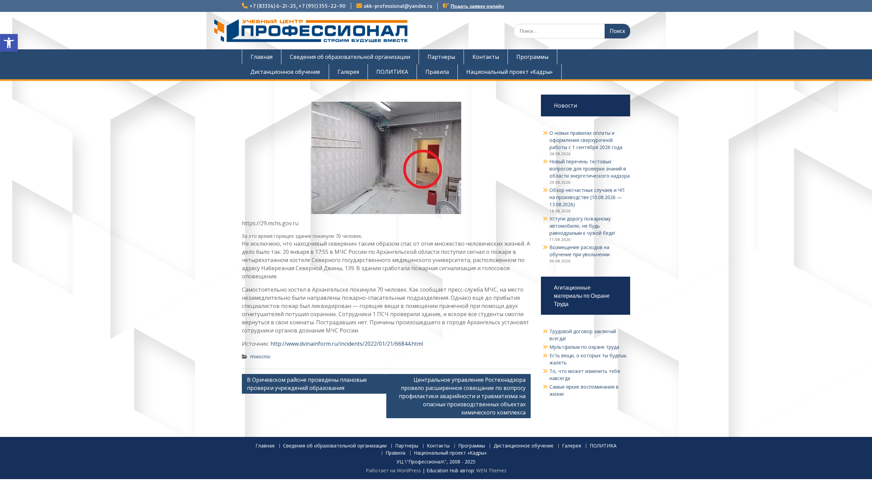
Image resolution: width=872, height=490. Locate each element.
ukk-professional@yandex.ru (398, 6)
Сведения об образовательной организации (350, 57)
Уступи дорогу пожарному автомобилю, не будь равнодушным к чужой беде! (582, 225)
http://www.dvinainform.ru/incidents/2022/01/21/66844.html (346, 343)
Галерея (348, 72)
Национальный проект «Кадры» (509, 72)
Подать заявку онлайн (477, 6)
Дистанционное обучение (285, 72)
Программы (532, 57)
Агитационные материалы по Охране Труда (582, 295)
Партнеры (441, 57)
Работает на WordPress (393, 470)
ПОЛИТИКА (392, 72)
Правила (437, 72)
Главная (261, 57)
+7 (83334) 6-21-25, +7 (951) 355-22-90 (297, 6)
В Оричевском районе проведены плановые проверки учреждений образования (307, 384)
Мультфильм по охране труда (584, 347)
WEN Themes (491, 470)
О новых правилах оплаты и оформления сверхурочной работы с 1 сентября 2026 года (585, 140)
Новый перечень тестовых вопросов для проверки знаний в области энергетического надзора (589, 168)
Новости (260, 356)
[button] (9, 43)
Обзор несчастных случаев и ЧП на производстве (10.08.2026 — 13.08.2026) (586, 197)
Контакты (485, 57)
